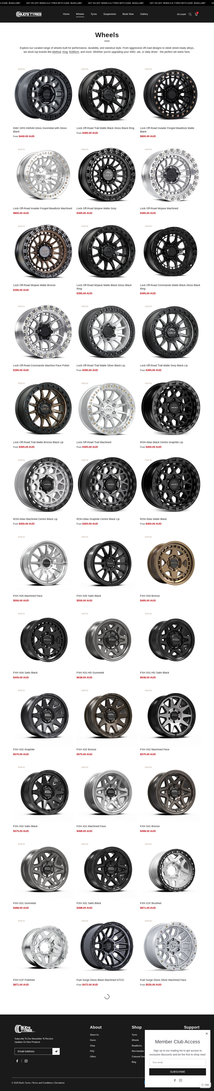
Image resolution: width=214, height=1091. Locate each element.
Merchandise (138, 1051)
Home (66, 14)
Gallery (144, 14)
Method (56, 51)
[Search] (190, 14)
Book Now (128, 14)
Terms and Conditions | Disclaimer (48, 1083)
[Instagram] (180, 1080)
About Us (94, 1034)
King (65, 51)
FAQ (92, 1051)
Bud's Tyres (25, 1083)
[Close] (207, 1033)
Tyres (94, 14)
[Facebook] (174, 1080)
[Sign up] (56, 1051)
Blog (134, 1062)
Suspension (109, 14)
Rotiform (74, 51)
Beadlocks (137, 1045)
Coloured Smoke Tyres (143, 1056)
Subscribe (177, 1071)
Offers (93, 1056)
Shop (92, 1045)
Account (181, 14)
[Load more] (107, 997)
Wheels (80, 14)
